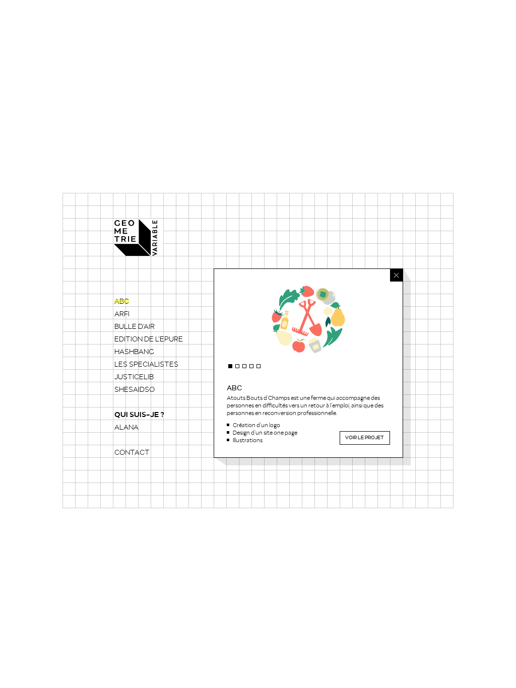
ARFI (122, 314)
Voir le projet (365, 438)
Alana (126, 428)
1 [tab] (230, 366)
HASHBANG (134, 352)
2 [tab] (237, 366)
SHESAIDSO (134, 390)
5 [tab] (258, 366)
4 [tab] (251, 366)
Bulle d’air (134, 327)
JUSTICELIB (134, 377)
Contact (132, 453)
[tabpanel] (308, 319)
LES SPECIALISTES (146, 365)
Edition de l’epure (148, 339)
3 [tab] (244, 366)
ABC (121, 302)
